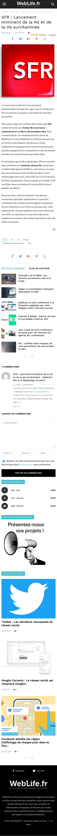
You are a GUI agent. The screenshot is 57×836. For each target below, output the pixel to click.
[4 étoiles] (36, 35)
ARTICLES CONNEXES (13, 268)
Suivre (53, 498)
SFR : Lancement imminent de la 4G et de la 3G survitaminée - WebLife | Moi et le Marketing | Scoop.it (33, 377)
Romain (8, 33)
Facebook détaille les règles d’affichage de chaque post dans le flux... (25, 742)
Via (54, 229)
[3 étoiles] (35, 35)
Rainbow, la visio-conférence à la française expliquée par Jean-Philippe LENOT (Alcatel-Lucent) (36, 305)
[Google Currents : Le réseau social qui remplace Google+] (28, 657)
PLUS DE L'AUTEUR (39, 268)
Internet (14, 12)
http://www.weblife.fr (39, 392)
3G (12, 240)
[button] (53, 4)
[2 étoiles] (33, 35)
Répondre (17, 406)
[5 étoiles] (38, 35)
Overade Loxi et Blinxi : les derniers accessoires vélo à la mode (34, 278)
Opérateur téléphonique (13, 243)
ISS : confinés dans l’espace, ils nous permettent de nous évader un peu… (36, 346)
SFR (29, 243)
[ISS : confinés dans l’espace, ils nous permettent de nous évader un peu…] (8, 347)
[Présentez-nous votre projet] (23, 564)
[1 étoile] (31, 35)
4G (18, 240)
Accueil (4, 12)
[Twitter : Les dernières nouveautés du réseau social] (28, 598)
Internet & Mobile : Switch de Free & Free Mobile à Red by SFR (36, 317)
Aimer (53, 490)
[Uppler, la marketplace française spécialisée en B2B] (8, 292)
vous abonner (26, 464)
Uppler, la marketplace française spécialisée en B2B (35, 290)
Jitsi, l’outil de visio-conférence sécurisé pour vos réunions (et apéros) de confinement (35, 333)
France (26, 240)
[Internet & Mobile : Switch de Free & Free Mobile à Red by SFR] (8, 320)
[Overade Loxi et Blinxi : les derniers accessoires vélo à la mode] (8, 279)
